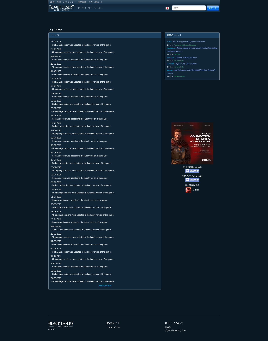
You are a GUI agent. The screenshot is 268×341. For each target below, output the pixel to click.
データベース (84, 8)
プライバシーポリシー (175, 330)
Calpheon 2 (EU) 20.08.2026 (186, 58)
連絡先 (168, 327)
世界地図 (82, 2)
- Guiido (195, 190)
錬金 (52, 2)
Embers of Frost (179, 76)
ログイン (213, 8)
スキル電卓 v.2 (95, 2)
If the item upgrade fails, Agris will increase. (189, 42)
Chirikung (177, 54)
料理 (59, 2)
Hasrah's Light (179, 61)
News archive (105, 285)
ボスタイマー (69, 2)
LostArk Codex (113, 327)
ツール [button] (97, 8)
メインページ (55, 29)
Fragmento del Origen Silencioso (185, 45)
